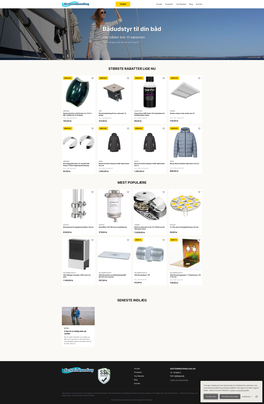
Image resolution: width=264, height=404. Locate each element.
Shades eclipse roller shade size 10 (182, 113)
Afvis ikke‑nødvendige (230, 396)
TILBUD (123, 4)
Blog (191, 4)
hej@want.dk (179, 376)
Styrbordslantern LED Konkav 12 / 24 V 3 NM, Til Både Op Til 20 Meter (77, 114)
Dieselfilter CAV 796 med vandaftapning (113, 227)
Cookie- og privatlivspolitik (179, 380)
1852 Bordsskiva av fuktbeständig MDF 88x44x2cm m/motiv (112, 276)
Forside (159, 4)
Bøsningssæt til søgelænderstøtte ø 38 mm (78, 227)
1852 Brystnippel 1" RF (142, 275)
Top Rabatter (181, 4)
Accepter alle (211, 396)
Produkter (169, 4)
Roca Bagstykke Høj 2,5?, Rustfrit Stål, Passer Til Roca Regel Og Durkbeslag (76, 164)
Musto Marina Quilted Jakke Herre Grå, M (184, 163)
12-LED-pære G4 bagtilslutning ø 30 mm (184, 227)
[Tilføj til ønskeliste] (92, 78)
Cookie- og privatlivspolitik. (239, 390)
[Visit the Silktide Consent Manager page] (256, 396)
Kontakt (199, 4)
